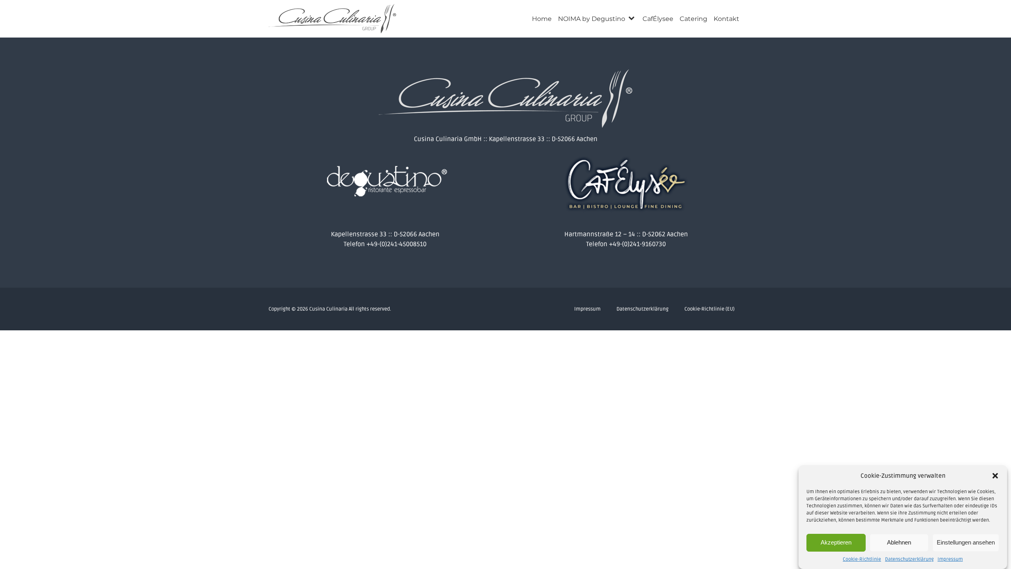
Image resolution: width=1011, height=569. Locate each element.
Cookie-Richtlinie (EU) (709, 309)
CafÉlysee (658, 19)
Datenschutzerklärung (909, 559)
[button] (995, 476)
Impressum (950, 559)
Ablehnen (899, 542)
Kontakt (726, 19)
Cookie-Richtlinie (862, 559)
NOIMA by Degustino (591, 19)
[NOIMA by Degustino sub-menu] (633, 18)
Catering (693, 19)
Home (542, 19)
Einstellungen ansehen (966, 542)
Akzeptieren (836, 542)
